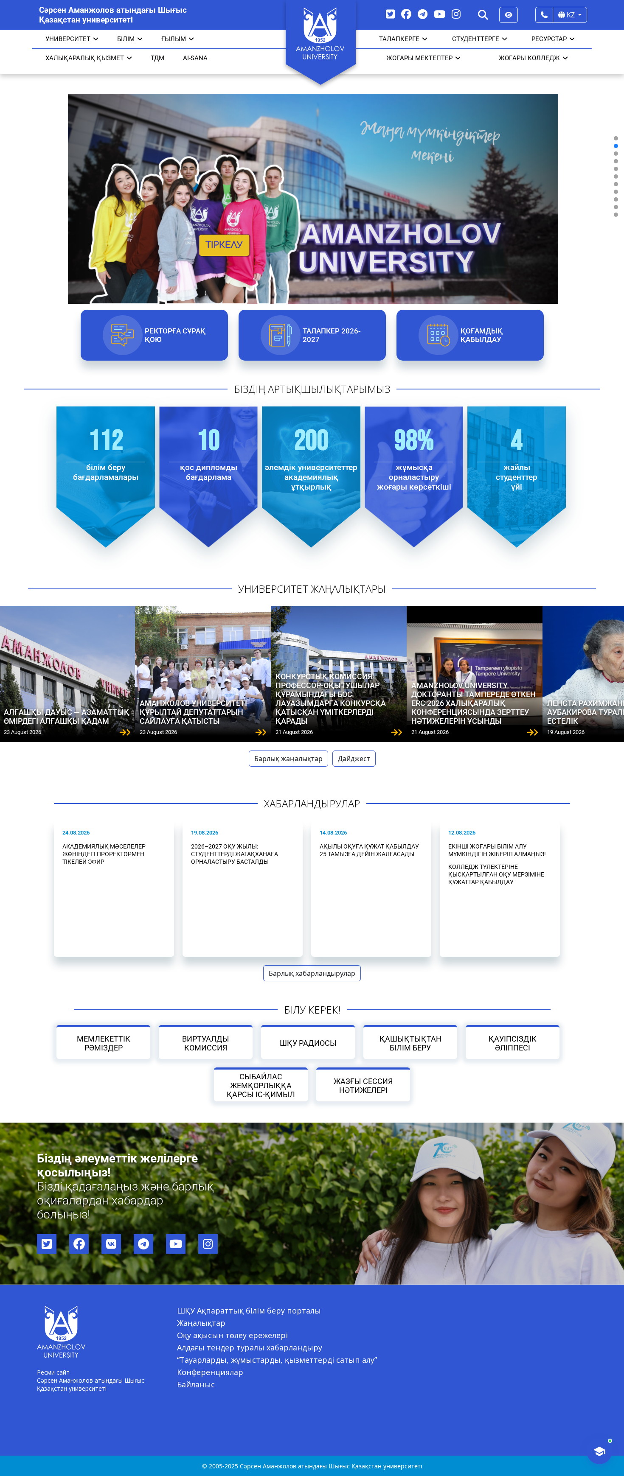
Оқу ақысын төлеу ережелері (232, 1335)
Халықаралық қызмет (84, 58)
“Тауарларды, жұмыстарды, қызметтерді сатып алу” (277, 1360)
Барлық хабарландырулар (312, 973)
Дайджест (354, 758)
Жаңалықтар (201, 1323)
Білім (126, 39)
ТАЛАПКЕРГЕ (399, 39)
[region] (312, 176)
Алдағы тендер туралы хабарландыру (249, 1347)
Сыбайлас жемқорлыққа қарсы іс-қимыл (261, 1085)
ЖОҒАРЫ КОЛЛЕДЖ (529, 58)
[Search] (483, 15)
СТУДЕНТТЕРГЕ (475, 39)
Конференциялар (210, 1372)
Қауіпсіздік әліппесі (513, 1043)
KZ (570, 15)
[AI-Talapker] (599, 1451)
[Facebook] (406, 14)
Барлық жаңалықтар (288, 758)
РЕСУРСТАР (549, 39)
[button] (616, 138)
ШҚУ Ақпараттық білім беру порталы (249, 1310)
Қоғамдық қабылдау (481, 335)
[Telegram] (422, 14)
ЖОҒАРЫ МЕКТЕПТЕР (419, 58)
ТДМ (157, 58)
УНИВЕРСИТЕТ (67, 39)
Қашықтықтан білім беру (410, 1043)
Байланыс (196, 1384)
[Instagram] (456, 14)
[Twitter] (390, 14)
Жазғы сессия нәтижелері (363, 1086)
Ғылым (173, 39)
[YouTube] (439, 14)
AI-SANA (195, 58)
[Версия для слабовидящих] (508, 15)
